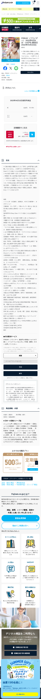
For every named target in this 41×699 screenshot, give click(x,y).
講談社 (8, 75)
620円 (25, 108)
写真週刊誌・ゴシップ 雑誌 (27, 485)
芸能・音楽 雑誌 (7, 485)
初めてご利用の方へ (20, 526)
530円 (25, 116)
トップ (3, 14)
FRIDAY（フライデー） (31, 14)
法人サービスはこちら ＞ (10, 531)
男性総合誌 (20, 14)
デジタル (8, 116)
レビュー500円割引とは (32, 91)
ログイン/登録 (23, 3)
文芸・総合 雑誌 (11, 14)
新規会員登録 (20, 518)
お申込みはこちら (34, 469)
